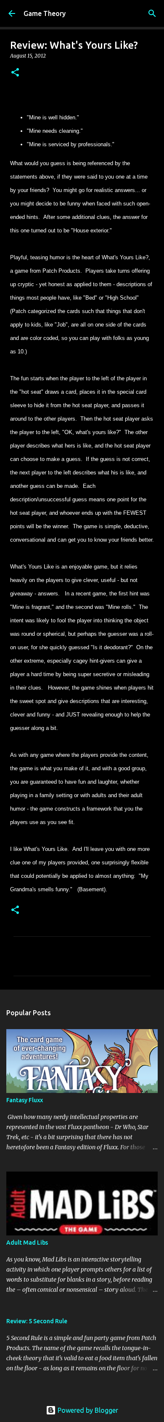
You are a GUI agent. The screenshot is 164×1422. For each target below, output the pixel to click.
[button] (15, 73)
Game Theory (45, 13)
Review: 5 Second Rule (36, 1321)
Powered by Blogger (87, 1410)
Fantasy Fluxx (24, 1100)
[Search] (152, 13)
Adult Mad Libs (27, 1242)
